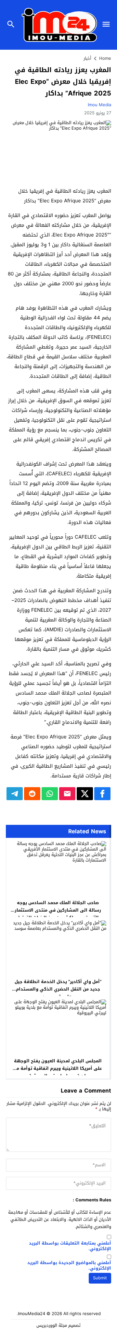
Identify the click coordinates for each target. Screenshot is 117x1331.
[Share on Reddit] (32, 794)
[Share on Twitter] (84, 794)
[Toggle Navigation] (107, 25)
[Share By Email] (67, 794)
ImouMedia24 (31, 1314)
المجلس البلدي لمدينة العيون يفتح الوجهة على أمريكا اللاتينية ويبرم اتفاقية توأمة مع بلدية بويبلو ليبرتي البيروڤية (58, 1068)
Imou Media (99, 105)
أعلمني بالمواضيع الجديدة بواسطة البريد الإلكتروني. (69, 1265)
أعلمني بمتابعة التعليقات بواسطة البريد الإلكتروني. (70, 1246)
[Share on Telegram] (14, 794)
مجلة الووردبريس (51, 1325)
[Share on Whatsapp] (49, 794)
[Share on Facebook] (102, 794)
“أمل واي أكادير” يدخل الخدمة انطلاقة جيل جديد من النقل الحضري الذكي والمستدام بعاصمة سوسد (58, 989)
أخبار (87, 58)
